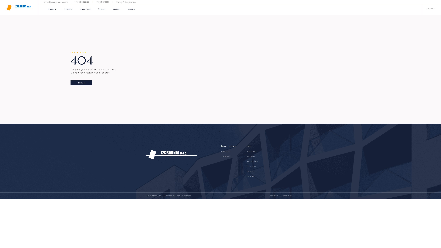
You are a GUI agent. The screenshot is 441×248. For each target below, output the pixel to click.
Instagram (226, 156)
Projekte (251, 156)
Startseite (251, 151)
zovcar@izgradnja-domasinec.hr (56, 2)
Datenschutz (286, 196)
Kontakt (251, 176)
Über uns (251, 166)
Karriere (251, 171)
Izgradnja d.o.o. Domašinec (161, 196)
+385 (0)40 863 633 (82, 2)
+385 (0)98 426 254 (103, 2)
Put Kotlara (252, 161)
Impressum (274, 196)
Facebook (226, 151)
